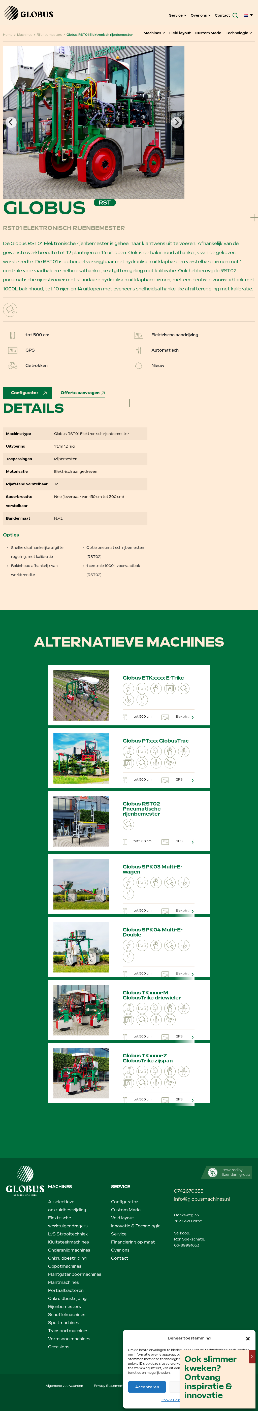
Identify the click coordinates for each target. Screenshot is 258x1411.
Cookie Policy (172, 1400)
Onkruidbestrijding (67, 1258)
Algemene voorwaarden (64, 1386)
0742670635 (189, 1191)
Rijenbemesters (64, 1306)
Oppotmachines (64, 1266)
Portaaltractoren (66, 1290)
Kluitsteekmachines (68, 1242)
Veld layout (122, 1218)
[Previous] (11, 122)
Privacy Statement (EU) (112, 1386)
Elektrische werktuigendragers (68, 1222)
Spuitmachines (63, 1322)
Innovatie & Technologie (135, 1226)
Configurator (25, 392)
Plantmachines (63, 1282)
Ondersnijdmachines (69, 1250)
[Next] (176, 122)
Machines (153, 33)
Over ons (199, 15)
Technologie (237, 33)
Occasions (58, 1347)
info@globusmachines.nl (192, 1199)
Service (176, 15)
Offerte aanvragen (80, 392)
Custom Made (208, 33)
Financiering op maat (133, 1242)
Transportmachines (68, 1330)
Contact (222, 15)
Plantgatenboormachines (74, 1274)
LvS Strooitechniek (68, 1234)
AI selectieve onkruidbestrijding (67, 1205)
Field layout (180, 33)
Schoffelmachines (66, 1314)
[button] (247, 1338)
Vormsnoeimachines (69, 1338)
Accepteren (147, 1387)
